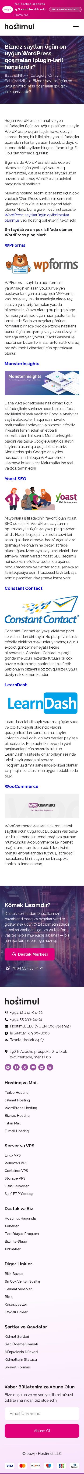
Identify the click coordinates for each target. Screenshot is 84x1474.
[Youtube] (33, 1067)
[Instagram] (50, 1067)
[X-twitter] (24, 1067)
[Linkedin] (41, 1067)
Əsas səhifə (14, 75)
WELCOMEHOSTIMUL (65, 9)
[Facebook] (16, 1067)
